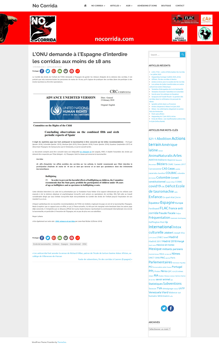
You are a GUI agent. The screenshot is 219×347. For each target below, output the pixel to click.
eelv (176, 192)
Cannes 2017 (180, 164)
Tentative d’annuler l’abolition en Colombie (168, 92)
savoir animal (163, 279)
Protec (157, 271)
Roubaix (161, 276)
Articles (114, 6)
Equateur (154, 202)
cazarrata (153, 173)
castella (177, 169)
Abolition (164, 138)
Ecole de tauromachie (42, 244)
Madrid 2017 (155, 241)
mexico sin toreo (165, 244)
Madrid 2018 (169, 241)
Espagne (64, 244)
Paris (172, 257)
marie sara (152, 245)
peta (164, 267)
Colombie (163, 177)
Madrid (173, 237)
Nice (161, 253)
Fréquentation (159, 217)
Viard (165, 292)
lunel (166, 237)
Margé (180, 241)
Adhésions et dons (147, 6)
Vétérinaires (164, 295)
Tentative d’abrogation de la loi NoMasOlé (167, 89)
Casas (171, 168)
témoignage (168, 288)
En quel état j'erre (172, 197)
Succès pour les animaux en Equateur (165, 94)
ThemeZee (61, 342)
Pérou (164, 271)
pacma (168, 258)
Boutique (166, 6)
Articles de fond (54, 67)
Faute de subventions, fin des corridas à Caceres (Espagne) (104, 259)
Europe (179, 202)
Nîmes (176, 253)
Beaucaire (179, 160)
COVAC (178, 181)
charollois (161, 173)
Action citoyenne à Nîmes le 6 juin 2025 (166, 106)
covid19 (155, 186)
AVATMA (153, 159)
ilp (166, 221)
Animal (160, 151)
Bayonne (171, 160)
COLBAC (171, 173)
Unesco (176, 289)
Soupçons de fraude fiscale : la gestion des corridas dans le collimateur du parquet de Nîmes (166, 99)
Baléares (162, 159)
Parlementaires (160, 262)
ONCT (151, 257)
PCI (150, 266)
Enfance (56, 244)
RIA (156, 275)
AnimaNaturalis (161, 155)
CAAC (171, 164)
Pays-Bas (182, 263)
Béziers (162, 164)
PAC (162, 257)
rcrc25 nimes (177, 271)
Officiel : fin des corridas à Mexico (164, 79)
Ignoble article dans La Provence (164, 104)
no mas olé (168, 254)
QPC (170, 271)
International (75, 244)
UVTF (182, 288)
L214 (150, 237)
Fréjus (178, 213)
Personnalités (157, 267)
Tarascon (152, 288)
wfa (171, 296)
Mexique (155, 249)
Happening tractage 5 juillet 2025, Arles (166, 77)
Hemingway (182, 218)
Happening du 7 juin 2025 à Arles (164, 116)
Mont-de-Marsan (154, 254)
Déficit (170, 186)
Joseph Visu (179, 232)
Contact (180, 6)
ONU (84, 244)
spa (172, 280)
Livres (154, 237)
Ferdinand (154, 208)
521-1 (152, 138)
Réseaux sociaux (169, 276)
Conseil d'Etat (170, 182)
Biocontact (152, 164)
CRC (163, 186)
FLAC (164, 208)
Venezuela (155, 292)
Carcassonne (155, 168)
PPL (151, 271)
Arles (177, 155)
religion (151, 276)
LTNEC (160, 237)
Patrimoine (175, 263)
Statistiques (156, 283)
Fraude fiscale (167, 213)
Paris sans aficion (158, 114)
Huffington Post (157, 222)
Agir (128, 6)
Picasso (169, 267)
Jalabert (168, 232)
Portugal (177, 266)
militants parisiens (172, 248)
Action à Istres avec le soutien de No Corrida (168, 82)
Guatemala (174, 218)
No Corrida (44, 5)
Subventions (172, 283)
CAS (164, 168)
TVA (159, 288)
